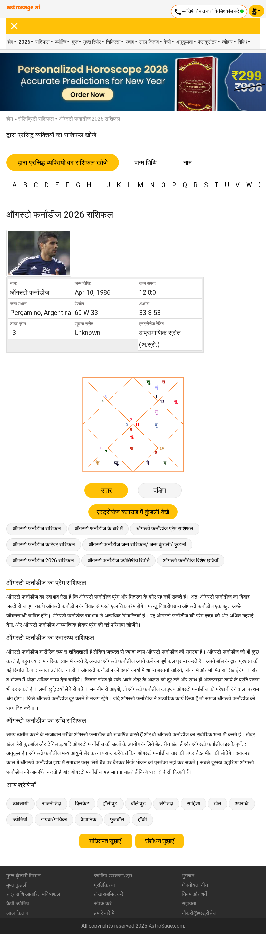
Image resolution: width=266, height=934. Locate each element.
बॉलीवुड (138, 803)
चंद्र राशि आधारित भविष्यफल (33, 894)
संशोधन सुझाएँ (159, 840)
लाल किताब (149, 42)
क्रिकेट (82, 803)
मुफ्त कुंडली (17, 885)
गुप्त (75, 42)
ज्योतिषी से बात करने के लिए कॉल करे (207, 12)
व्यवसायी (21, 803)
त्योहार (227, 42)
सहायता (189, 904)
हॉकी (142, 819)
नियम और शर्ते (194, 894)
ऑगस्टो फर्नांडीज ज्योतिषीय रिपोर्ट (119, 560)
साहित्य (193, 803)
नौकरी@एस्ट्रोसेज (199, 913)
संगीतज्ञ (166, 803)
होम (10, 42)
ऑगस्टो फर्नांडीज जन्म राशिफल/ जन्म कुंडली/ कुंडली (137, 544)
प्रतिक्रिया (104, 885)
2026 (24, 42)
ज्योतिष (60, 42)
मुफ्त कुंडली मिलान (23, 876)
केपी (167, 42)
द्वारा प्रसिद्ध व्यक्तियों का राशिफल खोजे (63, 162)
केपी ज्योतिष (17, 904)
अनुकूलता (184, 42)
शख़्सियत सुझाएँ (105, 840)
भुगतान (188, 876)
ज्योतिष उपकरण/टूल (113, 876)
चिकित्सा (113, 42)
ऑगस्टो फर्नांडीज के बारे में (99, 528)
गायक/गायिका (54, 819)
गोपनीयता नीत (195, 885)
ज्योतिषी (20, 819)
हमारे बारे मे (104, 913)
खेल (217, 803)
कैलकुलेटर (207, 42)
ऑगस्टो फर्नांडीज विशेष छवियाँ (190, 560)
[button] (20, 82)
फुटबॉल (117, 819)
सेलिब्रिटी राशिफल (36, 119)
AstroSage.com (166, 926)
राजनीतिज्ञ (51, 803)
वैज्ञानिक (88, 819)
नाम (187, 162)
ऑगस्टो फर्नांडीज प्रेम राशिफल (164, 528)
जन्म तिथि (145, 162)
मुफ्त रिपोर (92, 42)
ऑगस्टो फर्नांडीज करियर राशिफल (44, 544)
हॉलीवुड (110, 803)
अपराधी (242, 803)
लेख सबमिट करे (108, 894)
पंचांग (130, 42)
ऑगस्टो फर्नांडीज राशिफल (37, 528)
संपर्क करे (103, 904)
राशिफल (42, 42)
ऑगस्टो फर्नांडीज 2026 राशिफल (43, 560)
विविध (242, 42)
